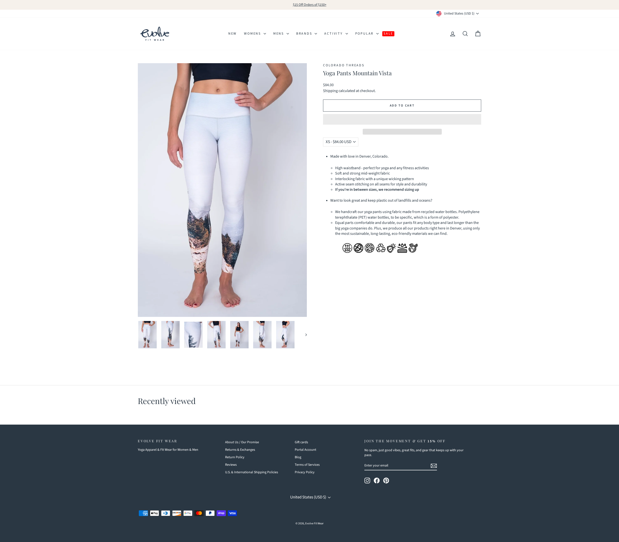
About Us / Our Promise (242, 442)
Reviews (231, 464)
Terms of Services (307, 464)
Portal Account (305, 449)
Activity (334, 33)
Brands (305, 33)
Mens (279, 33)
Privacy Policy (305, 472)
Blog (298, 457)
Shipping (330, 90)
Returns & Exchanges (240, 449)
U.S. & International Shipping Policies (251, 472)
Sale (388, 33)
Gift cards (301, 442)
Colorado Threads (343, 65)
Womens (253, 33)
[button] (402, 119)
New (232, 33)
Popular (365, 33)
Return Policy (234, 457)
